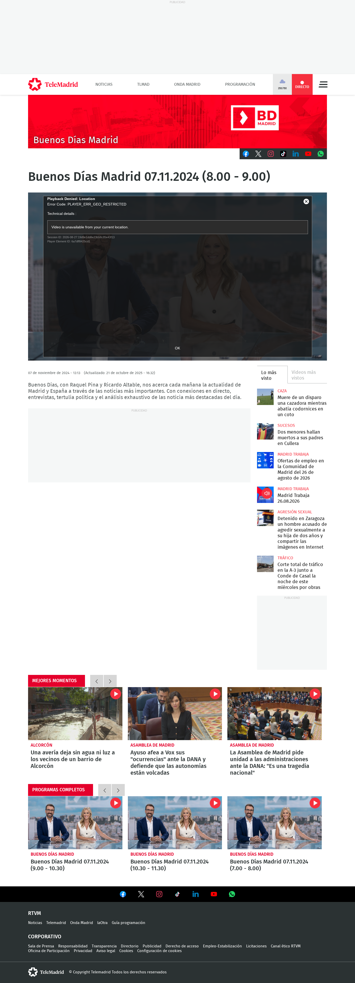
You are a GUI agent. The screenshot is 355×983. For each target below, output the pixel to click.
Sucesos (286, 425)
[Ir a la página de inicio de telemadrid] (53, 84)
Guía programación (128, 923)
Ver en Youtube (214, 894)
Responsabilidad (73, 946)
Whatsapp (320, 153)
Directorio (130, 946)
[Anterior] (96, 681)
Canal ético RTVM (286, 946)
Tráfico (285, 558)
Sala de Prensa (41, 946)
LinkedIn (296, 153)
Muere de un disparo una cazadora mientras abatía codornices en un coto (265, 397)
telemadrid (46, 972)
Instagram (271, 153)
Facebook (246, 154)
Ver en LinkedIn (195, 894)
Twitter (258, 154)
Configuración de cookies (159, 951)
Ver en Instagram (159, 894)
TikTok (283, 154)
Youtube (308, 153)
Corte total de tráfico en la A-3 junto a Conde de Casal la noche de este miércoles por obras (265, 564)
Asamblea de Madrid (152, 745)
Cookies (126, 951)
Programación (240, 84)
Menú (323, 84)
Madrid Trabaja (293, 454)
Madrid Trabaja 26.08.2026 (265, 495)
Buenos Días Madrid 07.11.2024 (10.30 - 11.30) (175, 822)
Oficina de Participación (49, 951)
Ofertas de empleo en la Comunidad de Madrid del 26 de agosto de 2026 (265, 460)
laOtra (102, 923)
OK (177, 348)
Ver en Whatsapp (232, 894)
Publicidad (152, 946)
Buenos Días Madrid (52, 854)
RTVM (34, 913)
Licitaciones (256, 946)
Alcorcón (41, 745)
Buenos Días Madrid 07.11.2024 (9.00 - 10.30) (75, 822)
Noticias (104, 84)
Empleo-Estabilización (222, 946)
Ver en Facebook (123, 895)
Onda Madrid (187, 84)
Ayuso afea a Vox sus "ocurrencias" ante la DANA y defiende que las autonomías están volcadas (175, 713)
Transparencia (104, 946)
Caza (282, 391)
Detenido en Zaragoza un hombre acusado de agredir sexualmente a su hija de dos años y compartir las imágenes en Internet (265, 518)
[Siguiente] (110, 681)
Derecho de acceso (182, 946)
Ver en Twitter (141, 895)
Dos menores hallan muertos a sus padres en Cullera (265, 431)
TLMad (143, 84)
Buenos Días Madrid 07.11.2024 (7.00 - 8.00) (274, 822)
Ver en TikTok (177, 895)
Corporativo (44, 936)
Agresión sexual (295, 512)
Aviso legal (105, 951)
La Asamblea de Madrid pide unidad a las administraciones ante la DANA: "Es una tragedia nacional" (274, 713)
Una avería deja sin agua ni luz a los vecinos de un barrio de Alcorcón (75, 713)
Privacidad (83, 951)
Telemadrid (56, 923)
